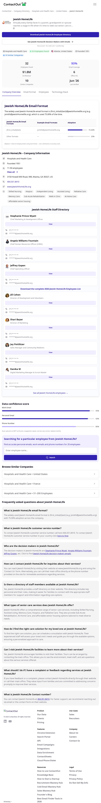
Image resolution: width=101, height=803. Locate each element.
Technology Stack (60, 92)
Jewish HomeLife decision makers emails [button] (52, 553)
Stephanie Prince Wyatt (56, 550)
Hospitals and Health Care (43, 11)
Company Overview (11, 92)
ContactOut (6, 11)
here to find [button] (62, 535)
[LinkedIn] (14, 28)
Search (52, 457)
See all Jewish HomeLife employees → (50, 393)
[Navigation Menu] (94, 4)
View (50, 224)
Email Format (30, 92)
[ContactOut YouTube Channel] (10, 760)
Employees (44, 92)
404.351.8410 (13, 181)
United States (61, 11)
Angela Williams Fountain (79, 550)
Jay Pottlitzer (17, 344)
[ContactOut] (16, 4)
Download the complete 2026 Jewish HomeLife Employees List (50, 289)
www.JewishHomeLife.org (19, 186)
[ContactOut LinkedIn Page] (5, 760)
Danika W (15, 369)
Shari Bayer (16, 319)
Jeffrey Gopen (10, 553)
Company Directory (22, 11)
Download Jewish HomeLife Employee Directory (50, 34)
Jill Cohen (15, 294)
